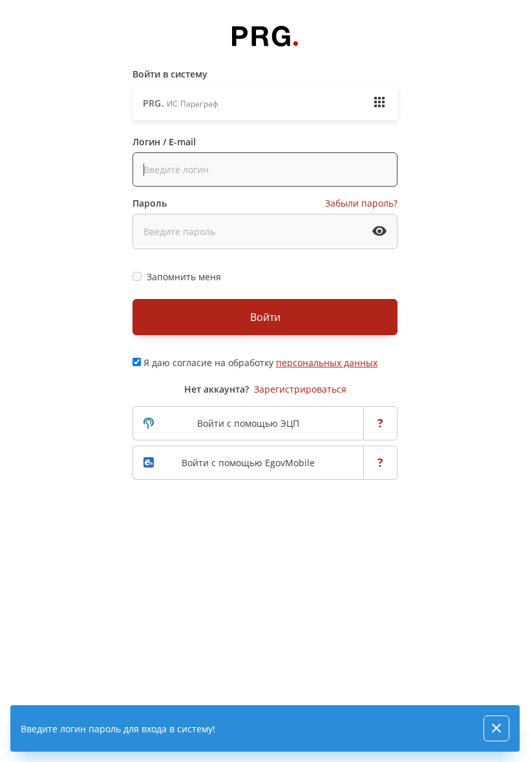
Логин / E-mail (164, 142)
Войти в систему (169, 74)
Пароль (149, 203)
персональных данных (326, 362)
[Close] (496, 728)
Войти (265, 317)
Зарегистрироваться (300, 389)
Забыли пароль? (361, 203)
